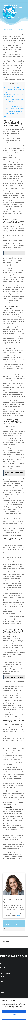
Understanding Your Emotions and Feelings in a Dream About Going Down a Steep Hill (15, 99)
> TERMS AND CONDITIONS (5, 973)
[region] (14, 1009)
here (18, 915)
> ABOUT (1, 981)
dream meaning (13, 12)
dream (6, 12)
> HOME (1, 970)
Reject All (14, 1018)
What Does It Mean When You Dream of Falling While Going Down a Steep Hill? (15, 108)
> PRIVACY (2, 976)
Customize (14, 1014)
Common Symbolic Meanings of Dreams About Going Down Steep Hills (15, 91)
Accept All (14, 1011)
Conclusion (7, 116)
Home (5, 16)
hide (17, 83)
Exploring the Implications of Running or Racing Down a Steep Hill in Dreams (15, 113)
